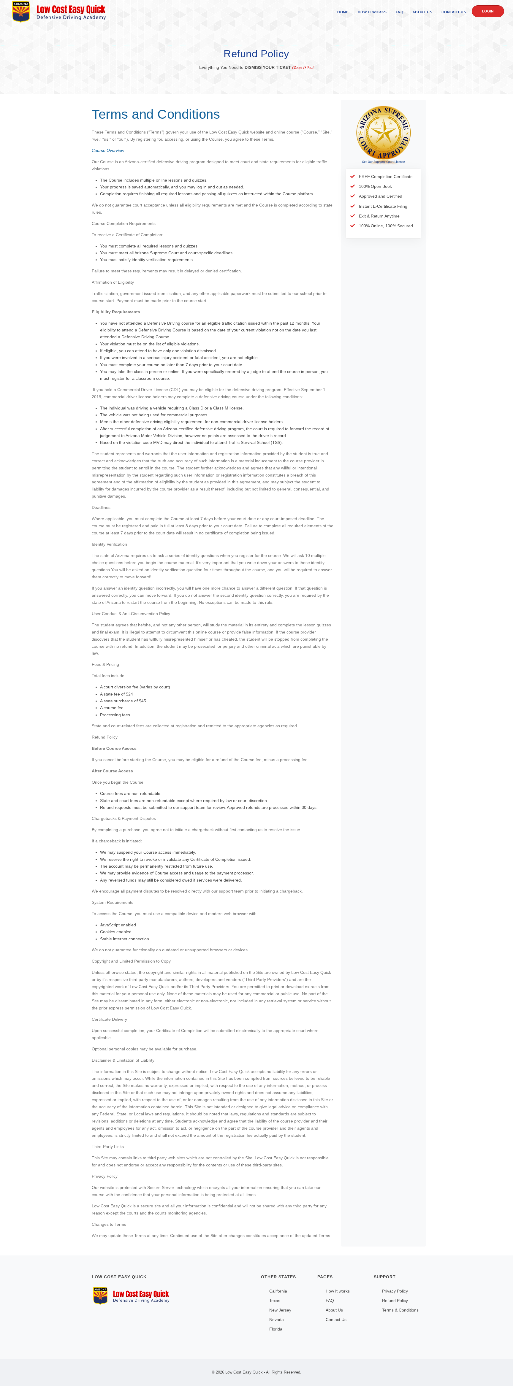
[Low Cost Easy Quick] (171, 1296)
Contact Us (453, 12)
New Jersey (280, 1310)
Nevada (276, 1319)
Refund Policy (395, 1300)
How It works (338, 1291)
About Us (422, 12)
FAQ (399, 12)
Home (343, 12)
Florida (275, 1329)
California (278, 1291)
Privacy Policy (395, 1291)
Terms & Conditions (400, 1310)
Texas (274, 1300)
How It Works (372, 12)
